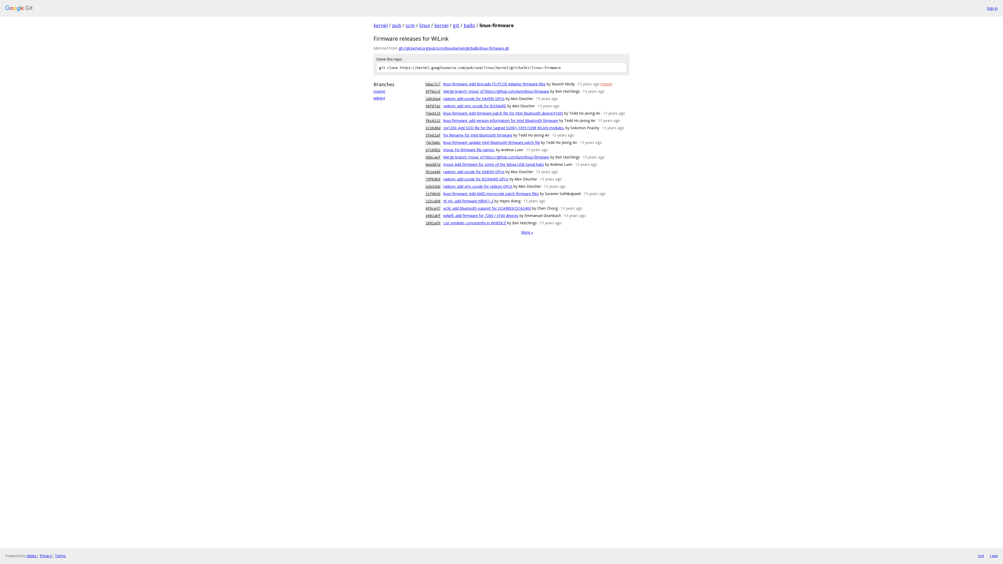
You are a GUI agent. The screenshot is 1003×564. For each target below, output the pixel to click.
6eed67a (433, 164)
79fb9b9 (433, 179)
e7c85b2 (433, 150)
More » (527, 232)
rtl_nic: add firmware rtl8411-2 (468, 200)
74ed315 (433, 113)
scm (410, 25)
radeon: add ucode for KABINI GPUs (474, 171)
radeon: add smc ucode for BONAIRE (474, 105)
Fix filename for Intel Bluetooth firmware (477, 135)
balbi (469, 25)
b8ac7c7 (433, 84)
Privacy (46, 555)
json (993, 555)
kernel (381, 25)
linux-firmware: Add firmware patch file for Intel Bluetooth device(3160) (503, 113)
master (380, 91)
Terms (60, 555)
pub (396, 25)
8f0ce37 (433, 208)
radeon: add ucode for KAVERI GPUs (474, 98)
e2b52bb (433, 186)
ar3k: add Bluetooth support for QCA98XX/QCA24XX (487, 208)
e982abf (433, 216)
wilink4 (379, 98)
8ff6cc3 (433, 91)
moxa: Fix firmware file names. (469, 149)
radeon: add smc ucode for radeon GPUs (477, 186)
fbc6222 (433, 121)
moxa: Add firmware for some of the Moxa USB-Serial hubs (493, 164)
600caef (433, 157)
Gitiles (31, 555)
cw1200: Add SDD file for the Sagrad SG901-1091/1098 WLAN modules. (503, 127)
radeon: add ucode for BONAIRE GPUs (476, 179)
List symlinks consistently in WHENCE (474, 222)
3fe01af (433, 135)
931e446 (433, 172)
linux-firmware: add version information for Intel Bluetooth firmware (500, 120)
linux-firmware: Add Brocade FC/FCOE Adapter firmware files (494, 83)
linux (424, 25)
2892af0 (433, 223)
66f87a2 (433, 106)
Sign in (992, 8)
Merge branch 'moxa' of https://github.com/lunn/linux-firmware (496, 91)
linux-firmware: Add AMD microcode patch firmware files (491, 193)
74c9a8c (433, 142)
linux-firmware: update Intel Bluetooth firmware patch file (491, 142)
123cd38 (433, 201)
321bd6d (433, 128)
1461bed (433, 99)
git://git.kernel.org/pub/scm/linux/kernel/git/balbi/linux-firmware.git (454, 48)
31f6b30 (433, 194)
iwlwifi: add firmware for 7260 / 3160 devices (480, 215)
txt (981, 555)
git (456, 25)
